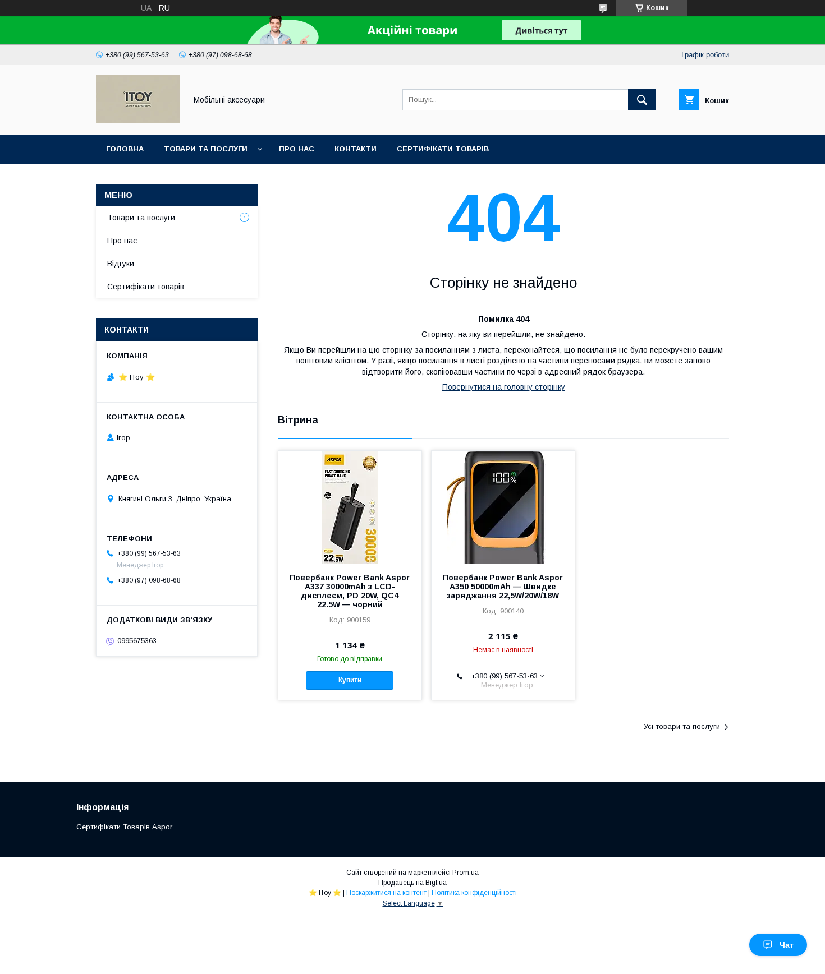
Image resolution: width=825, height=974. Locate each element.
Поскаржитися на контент (386, 893)
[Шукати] (642, 99)
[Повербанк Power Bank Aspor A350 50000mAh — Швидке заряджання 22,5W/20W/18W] (503, 507)
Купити (349, 680)
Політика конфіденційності (474, 893)
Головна (125, 149)
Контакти (355, 149)
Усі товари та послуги (682, 726)
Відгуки (120, 263)
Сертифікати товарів (443, 149)
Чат (787, 944)
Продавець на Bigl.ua (412, 883)
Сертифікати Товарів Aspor (124, 827)
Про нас (296, 149)
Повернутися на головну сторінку (503, 386)
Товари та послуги (205, 149)
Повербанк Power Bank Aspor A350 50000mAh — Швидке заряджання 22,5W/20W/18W (503, 586)
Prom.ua (465, 872)
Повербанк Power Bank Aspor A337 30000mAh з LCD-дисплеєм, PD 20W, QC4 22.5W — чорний (350, 591)
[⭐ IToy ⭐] (138, 120)
